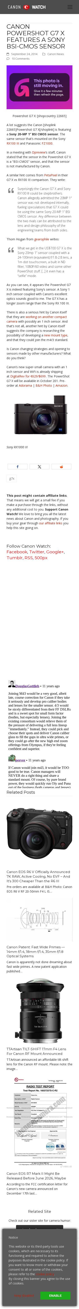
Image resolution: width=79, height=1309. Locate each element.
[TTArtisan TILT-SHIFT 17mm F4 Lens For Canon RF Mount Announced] (39, 1010)
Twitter (36, 551)
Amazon (61, 385)
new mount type (55, 335)
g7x (11, 478)
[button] (70, 7)
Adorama (25, 385)
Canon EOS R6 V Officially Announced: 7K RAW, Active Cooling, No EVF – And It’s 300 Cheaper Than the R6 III (38, 876)
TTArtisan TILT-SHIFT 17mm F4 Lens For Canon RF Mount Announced (36, 1051)
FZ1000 (47, 143)
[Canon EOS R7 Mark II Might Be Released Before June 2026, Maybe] (39, 1121)
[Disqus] (39, 620)
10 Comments (21, 59)
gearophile (41, 239)
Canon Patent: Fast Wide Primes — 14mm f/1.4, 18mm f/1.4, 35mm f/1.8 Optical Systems (36, 951)
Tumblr (15, 557)
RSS (29, 557)
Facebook (17, 551)
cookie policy (45, 1274)
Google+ (55, 551)
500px (41, 557)
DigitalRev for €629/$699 (28, 376)
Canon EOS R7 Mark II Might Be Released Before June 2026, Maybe (36, 1175)
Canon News (55, 54)
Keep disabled (24, 1295)
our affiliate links (50, 523)
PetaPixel (50, 175)
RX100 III (13, 143)
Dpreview (38, 152)
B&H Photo (44, 385)
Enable (55, 1295)
